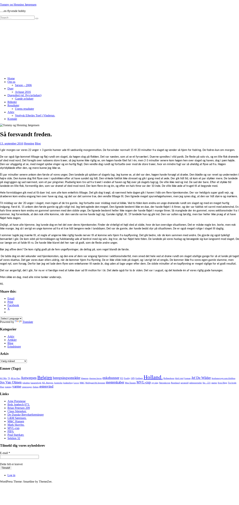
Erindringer (14, 346)
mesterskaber (115, 382)
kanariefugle (36, 383)
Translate (27, 321)
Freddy (127, 378)
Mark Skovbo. (15, 424)
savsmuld (185, 383)
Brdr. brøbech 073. (18, 404)
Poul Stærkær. (15, 434)
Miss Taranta (130, 383)
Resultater (13, 105)
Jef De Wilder (201, 378)
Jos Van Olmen (11, 382)
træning (8, 387)
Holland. (153, 377)
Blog (38, 143)
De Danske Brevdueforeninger (25, 414)
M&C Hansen (15, 421)
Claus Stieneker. (17, 411)
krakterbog (68, 383)
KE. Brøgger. (48, 383)
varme (16, 386)
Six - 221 (207, 383)
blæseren (85, 378)
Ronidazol (175, 383)
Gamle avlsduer (24, 98)
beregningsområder (66, 378)
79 (9, 378)
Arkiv (10, 112)
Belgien (44, 377)
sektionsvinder (195, 383)
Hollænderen (168, 378)
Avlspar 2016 (23, 91)
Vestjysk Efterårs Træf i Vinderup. (35, 115)
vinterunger (27, 387)
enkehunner (111, 378)
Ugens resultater (24, 108)
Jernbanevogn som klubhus (223, 378)
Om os (11, 81)
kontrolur (58, 383)
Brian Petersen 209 (18, 407)
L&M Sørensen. (17, 418)
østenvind (46, 386)
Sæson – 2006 (23, 85)
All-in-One (15, 378)
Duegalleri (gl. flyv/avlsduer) (24, 95)
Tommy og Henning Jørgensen (18, 4)
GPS (133, 378)
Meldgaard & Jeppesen (95, 383)
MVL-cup (143, 382)
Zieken (36, 387)
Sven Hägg (222, 383)
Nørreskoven (164, 383)
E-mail (5, 453)
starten (214, 383)
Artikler (12, 339)
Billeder (12, 102)
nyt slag (155, 383)
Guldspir (139, 378)
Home (11, 78)
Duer (10, 88)
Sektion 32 (13, 438)
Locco (76, 383)
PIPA (10, 431)
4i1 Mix (3, 378)
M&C (82, 383)
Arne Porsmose (16, 401)
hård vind (179, 378)
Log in (11, 475)
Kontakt (12, 118)
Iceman (187, 378)
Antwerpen (29, 378)
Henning (29, 143)
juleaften (26, 383)
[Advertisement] (119, 48)
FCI (121, 378)
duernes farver (95, 378)
